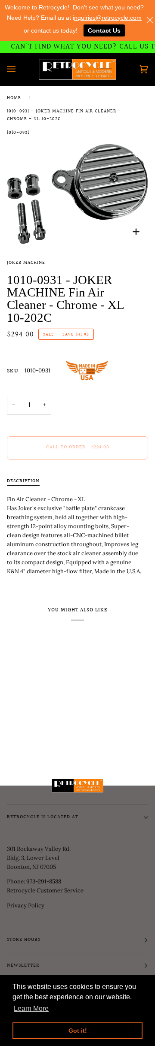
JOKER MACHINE (26, 263)
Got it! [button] (77, 1030)
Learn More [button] (31, 1008)
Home (14, 98)
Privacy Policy (25, 905)
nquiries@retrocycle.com (108, 17)
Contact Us (104, 30)
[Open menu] (20, 69)
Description (23, 481)
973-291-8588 (43, 881)
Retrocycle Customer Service (45, 890)
